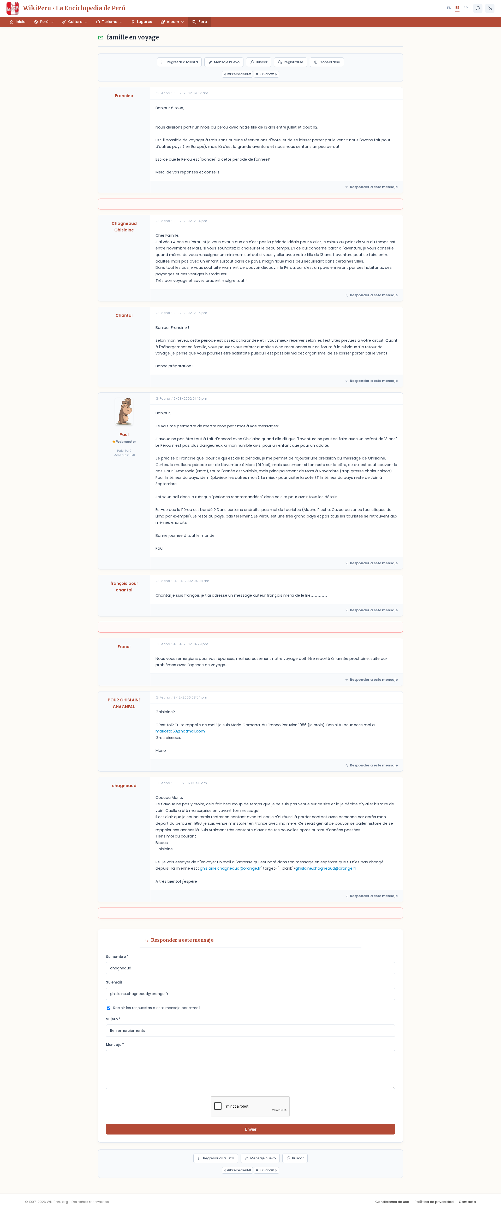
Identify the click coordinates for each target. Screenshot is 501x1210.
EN (449, 7)
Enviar (251, 1129)
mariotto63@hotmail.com (180, 731)
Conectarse (329, 62)
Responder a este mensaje (374, 186)
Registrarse (293, 62)
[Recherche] (477, 8)
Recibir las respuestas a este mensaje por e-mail (156, 1007)
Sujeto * (113, 1019)
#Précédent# (239, 74)
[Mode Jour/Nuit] (489, 8)
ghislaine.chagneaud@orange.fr (230, 868)
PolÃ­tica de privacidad (434, 1201)
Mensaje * (115, 1044)
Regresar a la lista (182, 62)
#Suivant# (264, 74)
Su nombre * (117, 956)
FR (465, 7)
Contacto (467, 1201)
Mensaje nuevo (227, 62)
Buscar (261, 62)
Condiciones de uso (392, 1201)
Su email (114, 982)
